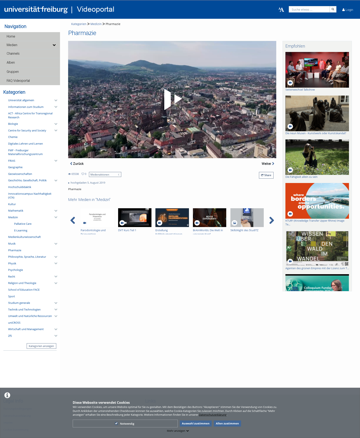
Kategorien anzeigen (41, 346)
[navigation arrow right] (271, 220)
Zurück (78, 163)
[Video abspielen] (172, 99)
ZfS (10, 336)
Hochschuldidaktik (19, 187)
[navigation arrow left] (72, 220)
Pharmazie (14, 250)
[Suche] (333, 9)
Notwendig (127, 423)
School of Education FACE (24, 290)
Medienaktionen (99, 174)
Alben (11, 62)
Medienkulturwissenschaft (24, 237)
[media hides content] (54, 45)
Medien (12, 45)
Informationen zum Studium (26, 107)
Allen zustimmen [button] (227, 423)
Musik (12, 243)
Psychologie (15, 270)
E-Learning (20, 230)
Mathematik (15, 210)
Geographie (15, 167)
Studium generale (19, 303)
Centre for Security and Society (27, 130)
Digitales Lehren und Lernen (25, 143)
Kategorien (78, 24)
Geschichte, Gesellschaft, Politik (27, 180)
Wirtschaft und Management (26, 329)
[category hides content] (54, 100)
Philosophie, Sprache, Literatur (27, 257)
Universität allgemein (21, 100)
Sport (11, 296)
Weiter (267, 163)
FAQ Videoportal (18, 81)
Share (267, 175)
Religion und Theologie (22, 283)
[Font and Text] (281, 10)
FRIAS (11, 161)
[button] (30, 36)
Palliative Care (22, 224)
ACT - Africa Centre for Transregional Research (30, 115)
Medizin (13, 217)
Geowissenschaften (20, 174)
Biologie (13, 124)
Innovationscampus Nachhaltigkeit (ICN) (29, 195)
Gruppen (13, 72)
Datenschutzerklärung (212, 415)
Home (11, 36)
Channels (13, 54)
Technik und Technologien (24, 309)
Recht (11, 276)
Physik (12, 263)
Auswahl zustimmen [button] (196, 423)
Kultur (12, 204)
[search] (309, 9)
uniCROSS (14, 322)
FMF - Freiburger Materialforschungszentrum (25, 152)
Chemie (13, 137)
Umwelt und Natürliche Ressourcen (30, 316)
